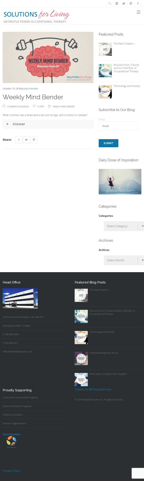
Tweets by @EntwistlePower (93, 389)
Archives (104, 250)
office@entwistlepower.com (17, 351)
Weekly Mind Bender (64, 106)
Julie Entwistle (31, 88)
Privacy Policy (11, 471)
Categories (106, 215)
